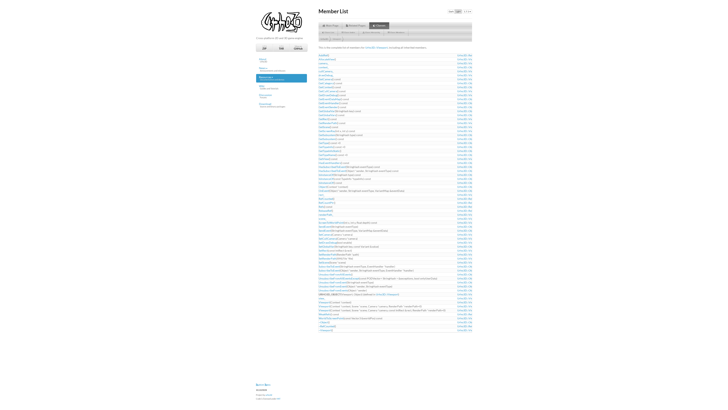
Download (272, 105)
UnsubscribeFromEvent (333, 282)
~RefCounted (326, 326)
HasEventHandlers (330, 162)
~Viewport (325, 330)
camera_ (324, 63)
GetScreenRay (327, 131)
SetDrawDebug (328, 242)
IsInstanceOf (326, 174)
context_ (324, 67)
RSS (269, 385)
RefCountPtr (326, 202)
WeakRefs (324, 314)
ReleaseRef (325, 210)
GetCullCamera (328, 91)
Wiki (268, 87)
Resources (271, 78)
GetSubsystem (327, 135)
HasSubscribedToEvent (332, 166)
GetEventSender (328, 107)
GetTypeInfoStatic (329, 151)
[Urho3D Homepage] (281, 22)
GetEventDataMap (329, 99)
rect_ (322, 194)
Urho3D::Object (466, 67)
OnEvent (324, 190)
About (263, 60)
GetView (324, 159)
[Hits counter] (261, 389)
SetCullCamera (328, 238)
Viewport (337, 39)
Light (458, 11)
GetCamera (325, 79)
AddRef (323, 55)
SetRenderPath (327, 254)
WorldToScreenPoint (331, 318)
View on (298, 47)
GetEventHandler (329, 103)
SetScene (324, 262)
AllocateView (326, 59)
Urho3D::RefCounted (470, 55)
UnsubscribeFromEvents (333, 290)
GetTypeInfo (326, 147)
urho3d (269, 395)
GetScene (324, 127)
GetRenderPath (328, 123)
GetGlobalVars (327, 115)
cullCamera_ (326, 71)
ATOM (261, 385)
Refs (321, 206)
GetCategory (326, 83)
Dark (451, 11)
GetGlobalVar (327, 111)
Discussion (265, 96)
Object (323, 186)
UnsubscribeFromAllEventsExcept (339, 278)
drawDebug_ (326, 75)
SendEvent (325, 226)
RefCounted (326, 198)
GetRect (323, 119)
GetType (323, 143)
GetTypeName (327, 155)
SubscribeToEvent (329, 266)
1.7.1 (264, 47)
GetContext (325, 87)
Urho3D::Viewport (376, 47)
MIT (278, 398)
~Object (323, 322)
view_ (322, 298)
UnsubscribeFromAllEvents (335, 274)
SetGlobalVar (326, 246)
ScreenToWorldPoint (331, 222)
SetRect (323, 250)
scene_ (322, 218)
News (272, 69)
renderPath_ (326, 214)
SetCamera (325, 234)
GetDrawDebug (328, 95)
